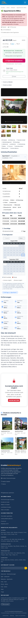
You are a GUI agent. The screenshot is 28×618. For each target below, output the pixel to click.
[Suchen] (26, 568)
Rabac (5, 534)
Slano (24, 559)
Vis (17, 554)
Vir (25, 546)
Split (7, 554)
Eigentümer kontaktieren (15, 60)
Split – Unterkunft (5, 576)
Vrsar (16, 534)
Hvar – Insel (4, 581)
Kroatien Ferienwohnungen (8, 478)
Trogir (10, 554)
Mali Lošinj (14, 539)
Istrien (8, 7)
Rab (12, 541)
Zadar (6, 547)
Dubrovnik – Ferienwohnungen (8, 574)
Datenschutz (5, 615)
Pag (14, 546)
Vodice (2, 547)
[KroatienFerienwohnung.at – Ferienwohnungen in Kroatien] (4, 2)
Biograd (3, 546)
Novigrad (20, 532)
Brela (11, 553)
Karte (14, 76)
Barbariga (3, 532)
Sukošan (22, 546)
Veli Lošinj (15, 541)
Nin (6, 546)
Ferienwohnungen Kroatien (7, 499)
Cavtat (2, 559)
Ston (2, 561)
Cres (2, 539)
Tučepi (13, 554)
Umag (12, 534)
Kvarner (3, 537)
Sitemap (12, 615)
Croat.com (3, 521)
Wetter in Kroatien (5, 504)
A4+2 (12, 44)
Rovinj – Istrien (4, 584)
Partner (4, 484)
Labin (12, 532)
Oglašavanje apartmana (8, 492)
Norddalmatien (6, 544)
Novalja (19, 539)
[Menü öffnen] (25, 2)
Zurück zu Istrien (7, 85)
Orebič (20, 559)
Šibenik (17, 546)
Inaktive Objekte (6, 481)
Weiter (21, 238)
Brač (8, 553)
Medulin (13, 7)
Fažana (8, 532)
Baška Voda (4, 553)
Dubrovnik (4, 557)
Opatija (8, 541)
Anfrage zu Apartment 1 (10, 292)
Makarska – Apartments (6, 579)
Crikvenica (6, 539)
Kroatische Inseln (5, 502)
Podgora (3, 554)
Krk (10, 539)
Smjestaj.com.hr (5, 523)
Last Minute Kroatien (6, 507)
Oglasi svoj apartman (20, 615)
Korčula (12, 559)
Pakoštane (10, 546)
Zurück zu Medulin (8, 82)
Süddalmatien (5, 550)
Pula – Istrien (4, 586)
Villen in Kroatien (5, 509)
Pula (2, 534)
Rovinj (9, 534)
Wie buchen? (6, 604)
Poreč (24, 532)
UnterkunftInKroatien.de (7, 518)
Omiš (23, 553)
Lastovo (16, 559)
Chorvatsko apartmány (6, 516)
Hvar (15, 553)
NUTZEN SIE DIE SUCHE (9, 22)
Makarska (19, 553)
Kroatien (3, 7)
